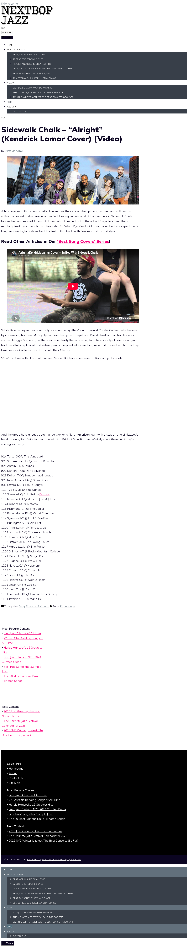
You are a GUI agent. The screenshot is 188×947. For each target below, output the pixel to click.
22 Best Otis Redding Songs (28, 59)
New (9, 83)
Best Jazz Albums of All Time (29, 54)
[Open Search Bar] (3, 28)
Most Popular (15, 49)
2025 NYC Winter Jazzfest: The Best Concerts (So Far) (43, 97)
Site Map (14, 783)
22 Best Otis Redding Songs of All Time (34, 800)
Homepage (16, 768)
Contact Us (19, 111)
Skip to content (10, 3)
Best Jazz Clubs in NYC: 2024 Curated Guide (37, 809)
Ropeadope (67, 606)
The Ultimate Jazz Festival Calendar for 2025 (38, 92)
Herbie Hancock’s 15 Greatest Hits (32, 64)
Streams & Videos (37, 606)
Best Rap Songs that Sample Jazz (31, 73)
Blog (9, 102)
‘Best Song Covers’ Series (83, 241)
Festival (44, 494)
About (10, 106)
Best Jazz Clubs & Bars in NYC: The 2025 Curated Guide (43, 68)
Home (10, 45)
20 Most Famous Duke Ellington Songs (34, 78)
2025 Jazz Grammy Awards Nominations (35, 831)
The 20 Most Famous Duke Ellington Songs (37, 819)
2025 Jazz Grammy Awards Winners (32, 87)
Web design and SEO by (61, 859)
